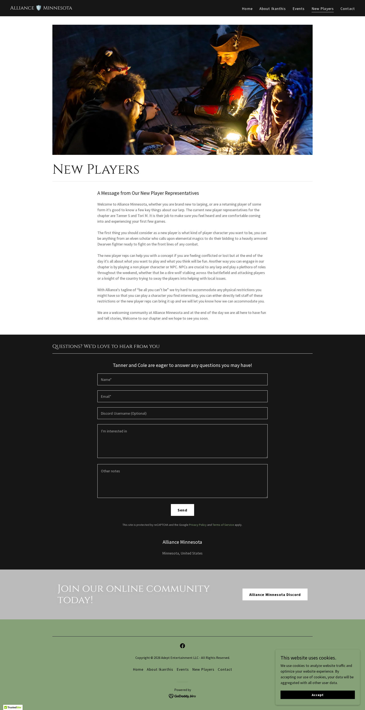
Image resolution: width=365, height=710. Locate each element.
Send (182, 510)
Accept (318, 695)
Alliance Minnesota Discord (275, 594)
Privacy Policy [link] (198, 525)
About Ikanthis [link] (272, 8)
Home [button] (138, 669)
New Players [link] (323, 8)
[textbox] (182, 379)
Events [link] (299, 8)
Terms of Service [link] (223, 525)
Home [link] (247, 8)
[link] (41, 8)
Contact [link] (347, 8)
